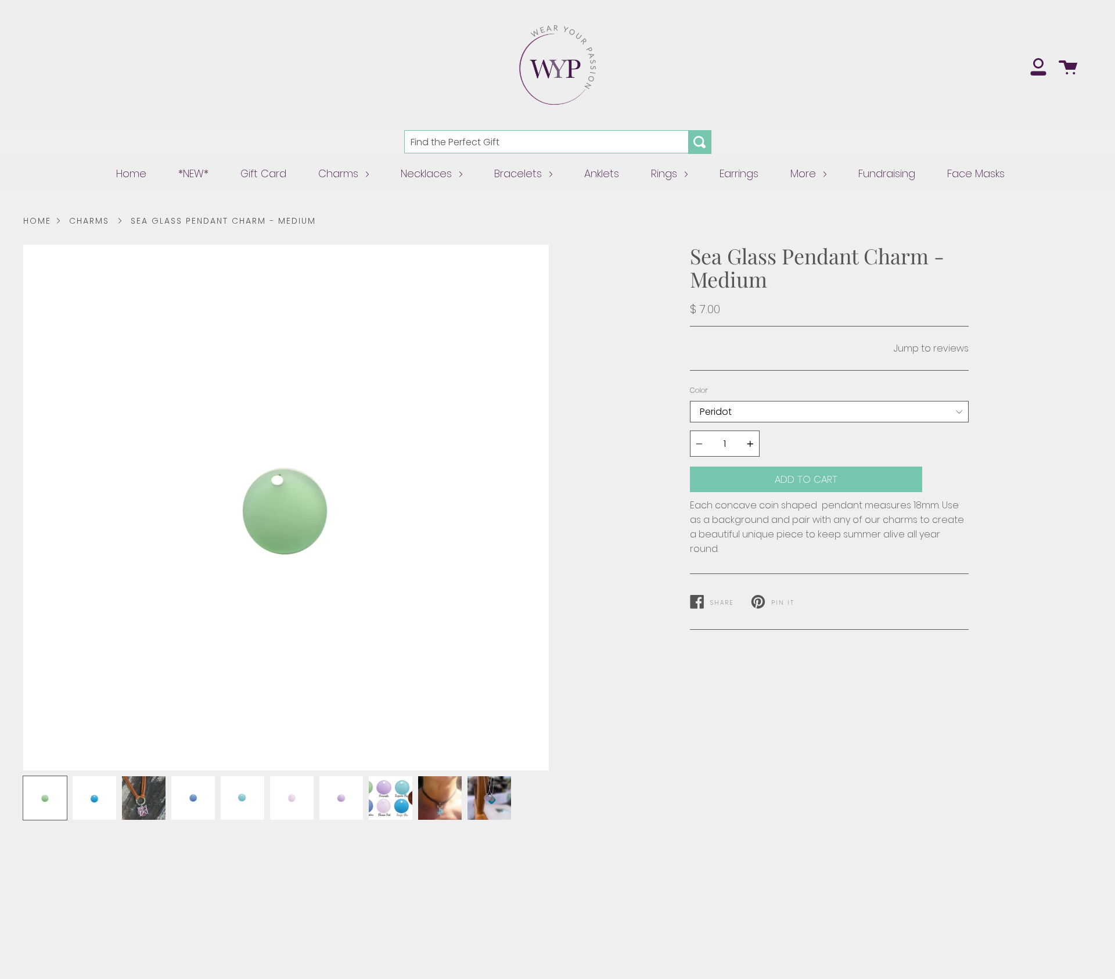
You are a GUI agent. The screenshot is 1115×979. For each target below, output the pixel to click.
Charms (339, 173)
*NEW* (193, 173)
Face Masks (976, 173)
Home (131, 173)
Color (699, 390)
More (804, 173)
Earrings (739, 173)
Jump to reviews (931, 348)
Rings (665, 173)
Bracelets (519, 173)
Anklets (601, 173)
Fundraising (886, 173)
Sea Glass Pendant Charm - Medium (223, 221)
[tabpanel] (286, 507)
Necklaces (428, 173)
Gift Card (263, 173)
